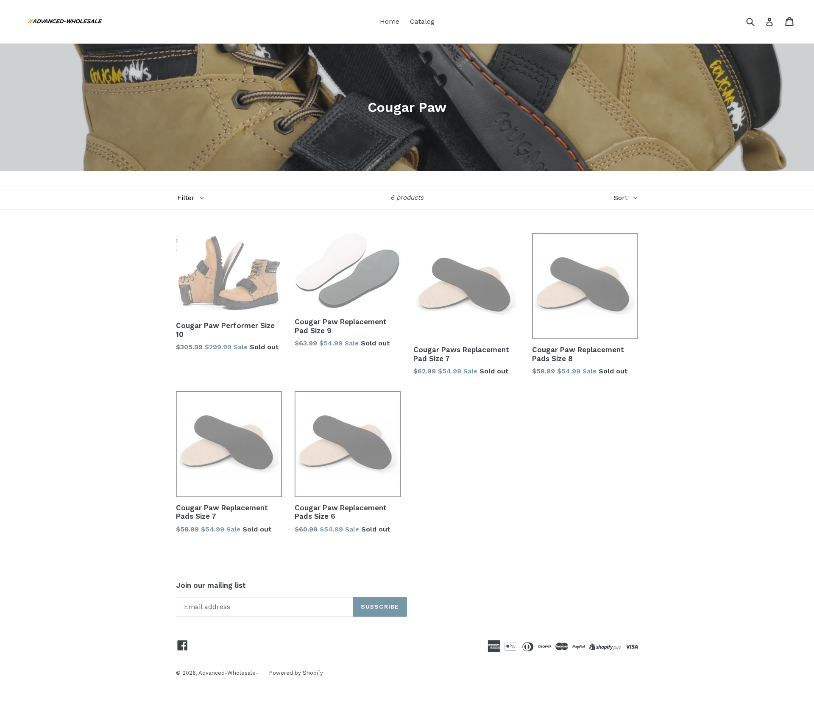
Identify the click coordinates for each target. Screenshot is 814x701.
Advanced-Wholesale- (228, 673)
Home (389, 21)
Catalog (422, 21)
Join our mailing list (211, 585)
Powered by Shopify (296, 673)
